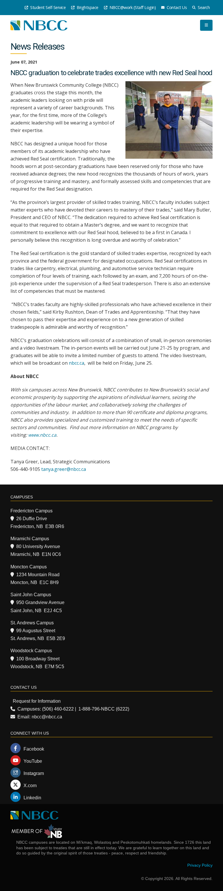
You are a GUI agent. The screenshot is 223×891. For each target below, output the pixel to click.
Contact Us (176, 7)
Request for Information (37, 701)
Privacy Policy (200, 865)
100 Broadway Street (38, 658)
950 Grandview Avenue (40, 602)
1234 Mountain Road (38, 574)
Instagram (34, 773)
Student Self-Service (47, 7)
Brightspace (87, 7)
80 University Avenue (38, 546)
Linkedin (32, 797)
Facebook (34, 749)
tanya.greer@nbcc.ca (63, 469)
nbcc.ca (76, 363)
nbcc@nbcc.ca (47, 716)
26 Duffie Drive (31, 518)
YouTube (33, 761)
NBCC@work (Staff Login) (132, 7)
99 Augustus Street (35, 630)
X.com (30, 785)
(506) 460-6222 (58, 708)
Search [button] (203, 7)
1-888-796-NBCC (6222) (103, 708)
